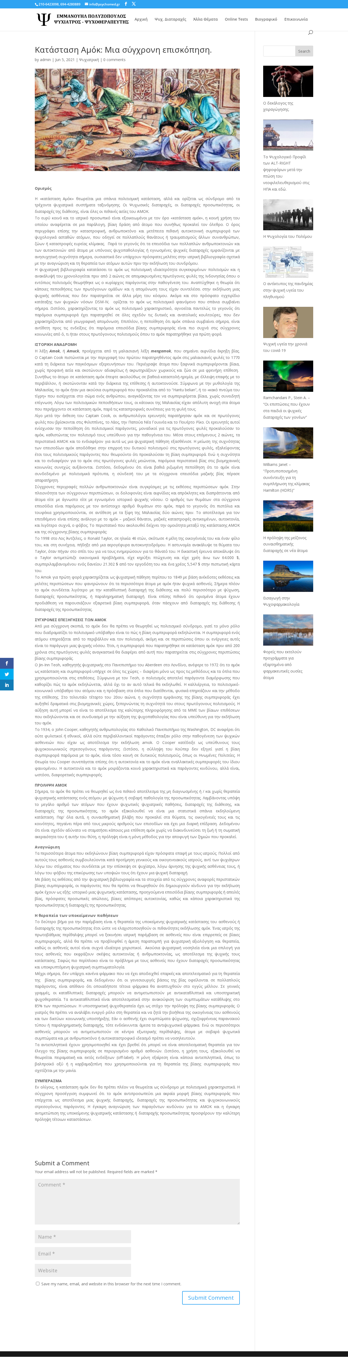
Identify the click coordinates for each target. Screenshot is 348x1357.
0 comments (114, 59)
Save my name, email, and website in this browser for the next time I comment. (111, 1283)
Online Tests (236, 19)
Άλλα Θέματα (205, 19)
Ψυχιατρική (89, 59)
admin (45, 59)
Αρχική (141, 19)
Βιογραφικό (266, 19)
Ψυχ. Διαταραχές (170, 19)
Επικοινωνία (296, 19)
